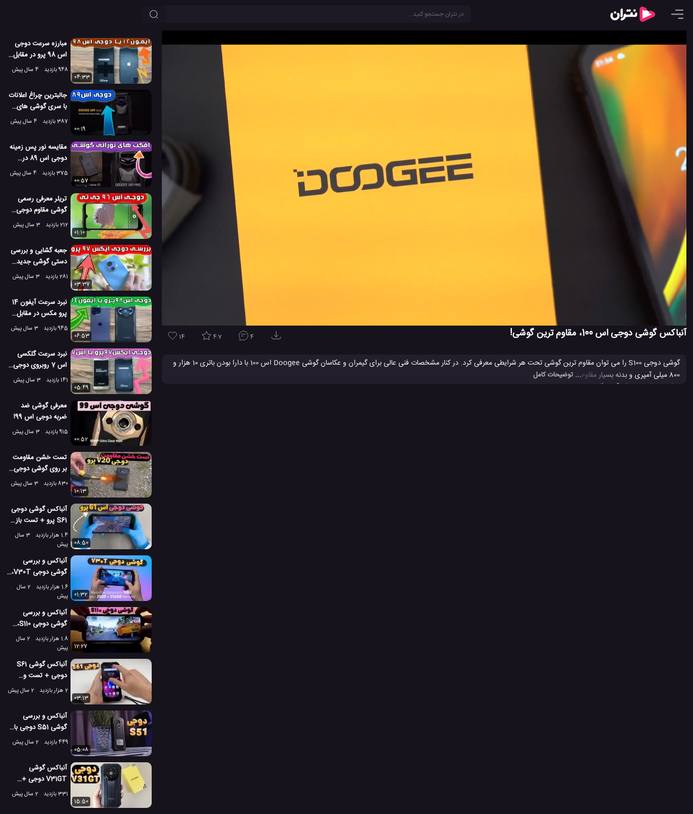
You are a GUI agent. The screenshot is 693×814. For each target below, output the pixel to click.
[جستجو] (153, 14)
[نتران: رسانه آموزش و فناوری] (632, 14)
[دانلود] (278, 338)
